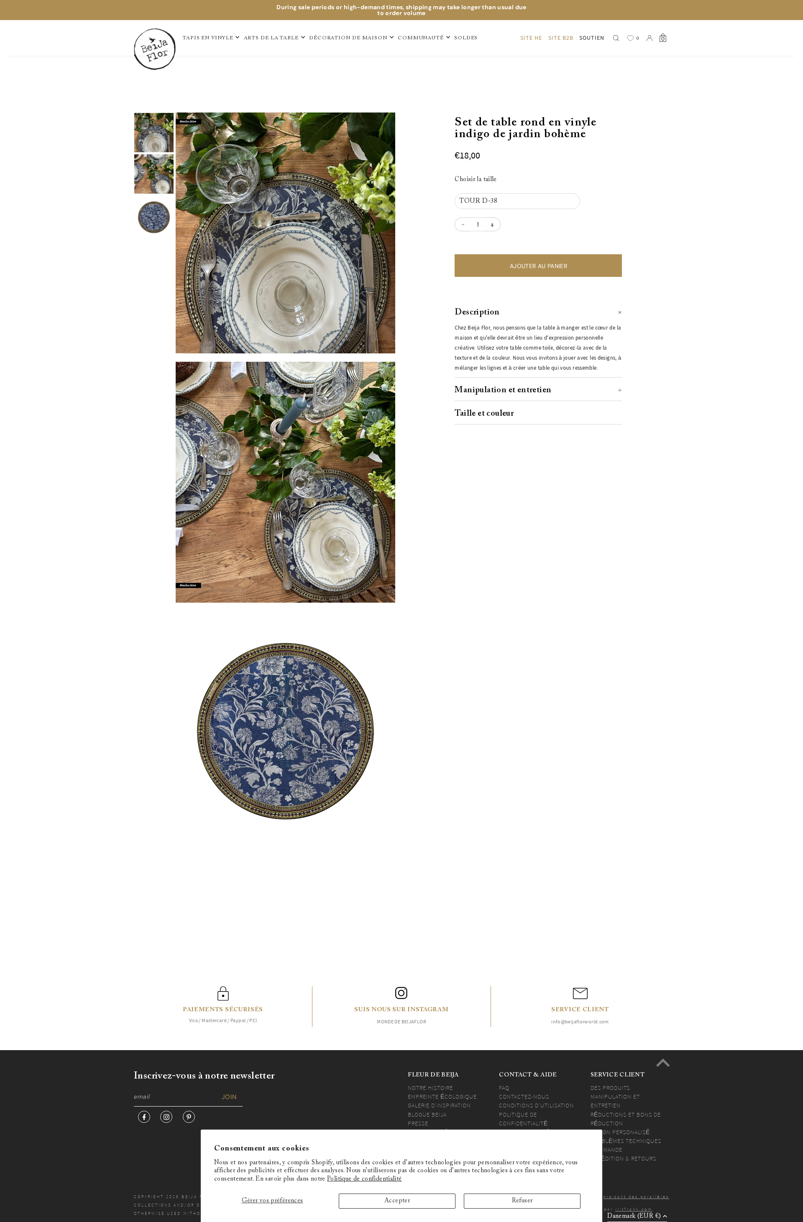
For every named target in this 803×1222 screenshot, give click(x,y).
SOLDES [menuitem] (466, 38)
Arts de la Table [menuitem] (271, 38)
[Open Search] (616, 38)
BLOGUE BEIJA (427, 1114)
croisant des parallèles (636, 1196)
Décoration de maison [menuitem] (348, 38)
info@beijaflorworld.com (580, 1021)
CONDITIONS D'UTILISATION (536, 1105)
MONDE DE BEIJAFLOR (401, 1021)
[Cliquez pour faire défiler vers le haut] (663, 1062)
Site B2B (560, 38)
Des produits (610, 1088)
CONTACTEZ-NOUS (524, 1096)
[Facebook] (144, 1117)
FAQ (504, 1088)
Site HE (531, 38)
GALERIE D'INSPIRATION (439, 1105)
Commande (606, 1149)
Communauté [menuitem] (421, 38)
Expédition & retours (623, 1158)
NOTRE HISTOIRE (430, 1088)
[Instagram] (166, 1117)
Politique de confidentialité (364, 1179)
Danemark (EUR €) (634, 1216)
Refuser (522, 1201)
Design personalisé (620, 1132)
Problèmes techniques (626, 1141)
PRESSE (418, 1123)
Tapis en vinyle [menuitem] (207, 38)
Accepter (397, 1201)
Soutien (591, 38)
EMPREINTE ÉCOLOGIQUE (442, 1096)
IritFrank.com (633, 1209)
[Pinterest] (189, 1117)
